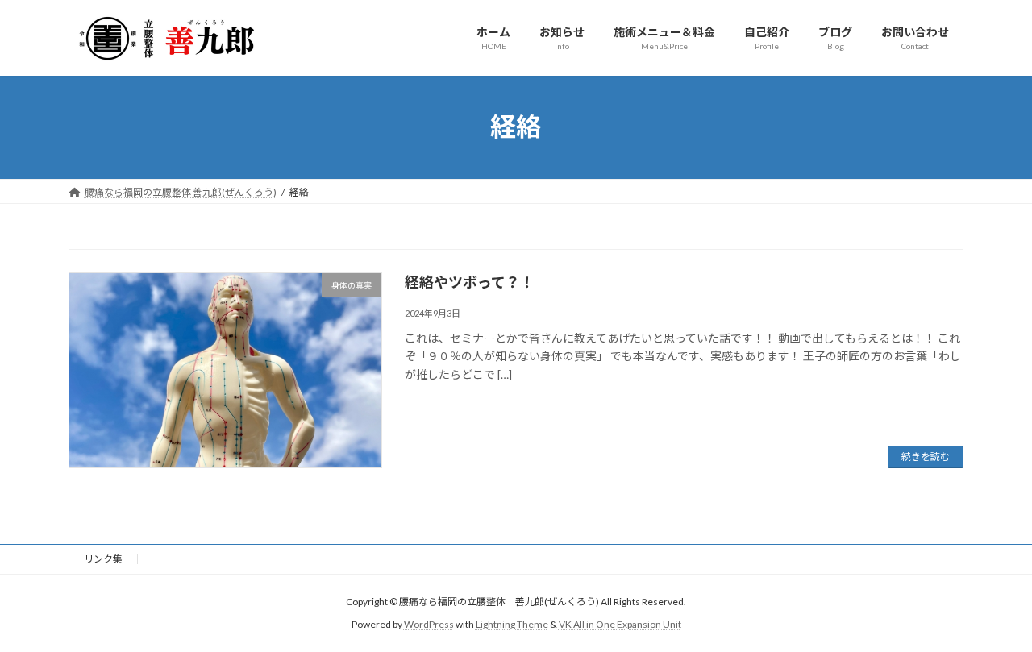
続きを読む (925, 457)
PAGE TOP (992, 617)
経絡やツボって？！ (470, 282)
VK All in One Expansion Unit (620, 624)
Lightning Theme (512, 624)
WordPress (429, 624)
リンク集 (103, 559)
